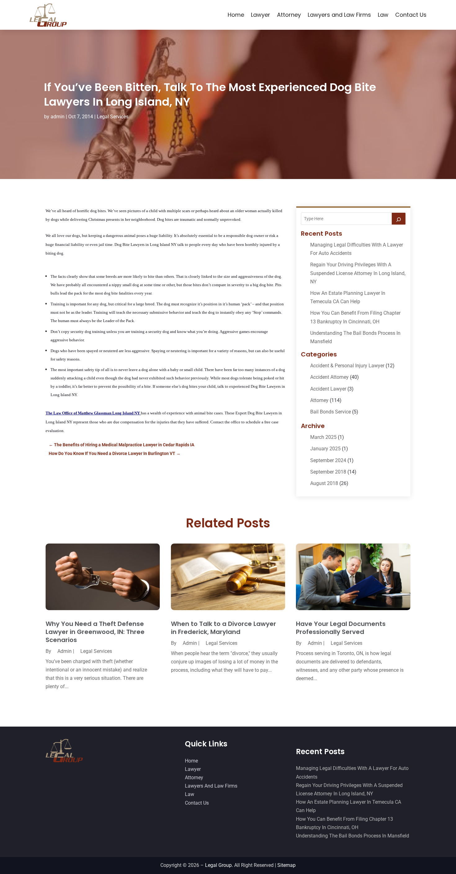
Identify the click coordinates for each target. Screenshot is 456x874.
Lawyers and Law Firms (339, 15)
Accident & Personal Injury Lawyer (347, 366)
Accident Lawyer (328, 389)
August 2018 (324, 483)
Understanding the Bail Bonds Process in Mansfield (352, 836)
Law (383, 15)
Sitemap (286, 865)
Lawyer (260, 15)
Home (236, 15)
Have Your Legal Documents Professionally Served (341, 627)
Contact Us (411, 15)
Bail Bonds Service (330, 412)
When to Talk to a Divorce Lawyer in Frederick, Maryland (223, 627)
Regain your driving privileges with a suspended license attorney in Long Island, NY (357, 273)
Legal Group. (219, 865)
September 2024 (328, 460)
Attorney (289, 15)
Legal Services (112, 117)
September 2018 (328, 472)
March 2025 (323, 437)
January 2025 (325, 449)
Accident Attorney (329, 377)
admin (58, 117)
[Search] (398, 218)
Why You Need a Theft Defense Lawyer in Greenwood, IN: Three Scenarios (95, 631)
